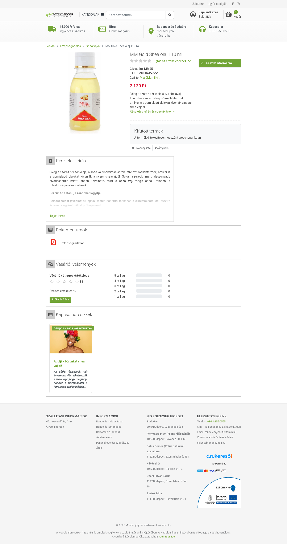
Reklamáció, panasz (108, 432)
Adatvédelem (104, 437)
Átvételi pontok (55, 426)
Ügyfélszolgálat (218, 3)
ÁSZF (99, 448)
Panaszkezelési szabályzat (112, 442)
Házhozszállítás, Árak (59, 421)
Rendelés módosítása (109, 421)
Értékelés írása (60, 299)
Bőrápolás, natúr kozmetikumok (73, 328)
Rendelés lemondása (108, 426)
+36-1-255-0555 (216, 421)
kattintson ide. (167, 536)
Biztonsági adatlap (71, 243)
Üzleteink (198, 3)
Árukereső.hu (219, 463)
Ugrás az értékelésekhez (170, 61)
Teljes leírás (57, 216)
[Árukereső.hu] (219, 457)
